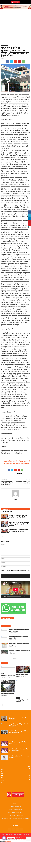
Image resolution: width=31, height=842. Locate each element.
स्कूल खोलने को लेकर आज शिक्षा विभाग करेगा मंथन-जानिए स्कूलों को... (18, 749)
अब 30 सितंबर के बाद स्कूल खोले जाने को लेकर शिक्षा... (19, 742)
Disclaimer (5, 834)
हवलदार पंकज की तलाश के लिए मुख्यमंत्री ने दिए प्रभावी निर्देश (19, 717)
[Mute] (26, 596)
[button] (29, 2)
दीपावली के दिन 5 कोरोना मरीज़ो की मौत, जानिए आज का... (19, 644)
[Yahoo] (15, 502)
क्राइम (2, 775)
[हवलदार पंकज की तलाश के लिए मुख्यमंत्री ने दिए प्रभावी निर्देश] (4, 718)
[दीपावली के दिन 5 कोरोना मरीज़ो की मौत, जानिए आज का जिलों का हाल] (4, 645)
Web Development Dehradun (24, 839)
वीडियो (2, 778)
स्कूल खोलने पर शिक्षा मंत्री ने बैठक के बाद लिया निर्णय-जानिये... (19, 756)
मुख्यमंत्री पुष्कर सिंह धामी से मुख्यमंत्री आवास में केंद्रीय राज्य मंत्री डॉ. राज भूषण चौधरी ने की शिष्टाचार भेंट (19, 524)
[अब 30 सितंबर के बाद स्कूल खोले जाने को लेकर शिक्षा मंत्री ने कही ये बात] (4, 743)
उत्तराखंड (2, 673)
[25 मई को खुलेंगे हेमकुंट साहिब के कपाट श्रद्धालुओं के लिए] (23, 689)
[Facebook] (9, 829)
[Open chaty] (4, 838)
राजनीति (2, 773)
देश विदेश (2, 780)
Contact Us (26, 834)
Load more (15, 658)
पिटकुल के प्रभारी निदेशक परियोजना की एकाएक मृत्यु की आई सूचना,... (19, 630)
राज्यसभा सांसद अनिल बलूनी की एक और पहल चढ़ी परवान (23, 482)
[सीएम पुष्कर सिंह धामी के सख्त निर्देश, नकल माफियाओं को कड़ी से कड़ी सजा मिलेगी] (4, 516)
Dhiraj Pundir (8, 841)
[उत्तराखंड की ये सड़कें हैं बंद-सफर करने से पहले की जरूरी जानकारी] (4, 652)
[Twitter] (17, 829)
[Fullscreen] (28, 596)
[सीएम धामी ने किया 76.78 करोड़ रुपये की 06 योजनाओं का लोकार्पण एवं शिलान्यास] (4, 531)
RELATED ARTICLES (6, 509)
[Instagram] (13, 829)
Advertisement (18, 834)
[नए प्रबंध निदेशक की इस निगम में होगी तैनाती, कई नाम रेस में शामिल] (8, 686)
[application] (15, 589)
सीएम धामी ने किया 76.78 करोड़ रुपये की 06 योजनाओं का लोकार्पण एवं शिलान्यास (18, 530)
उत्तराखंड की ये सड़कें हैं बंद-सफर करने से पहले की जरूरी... (19, 651)
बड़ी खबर (2, 769)
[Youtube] (21, 829)
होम (1, 771)
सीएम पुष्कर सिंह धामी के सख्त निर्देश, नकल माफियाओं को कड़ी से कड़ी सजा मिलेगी (18, 516)
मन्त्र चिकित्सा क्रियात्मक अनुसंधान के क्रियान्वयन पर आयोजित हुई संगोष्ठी (19, 731)
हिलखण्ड (3, 58)
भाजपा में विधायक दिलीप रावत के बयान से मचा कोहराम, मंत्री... (18, 637)
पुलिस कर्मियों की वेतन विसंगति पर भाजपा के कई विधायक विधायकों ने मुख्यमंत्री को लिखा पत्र (7, 483)
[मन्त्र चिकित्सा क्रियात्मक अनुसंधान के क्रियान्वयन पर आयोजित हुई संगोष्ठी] (4, 732)
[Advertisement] (15, 25)
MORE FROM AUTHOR (7, 511)
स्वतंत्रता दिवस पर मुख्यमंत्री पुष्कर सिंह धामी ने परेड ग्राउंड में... (19, 724)
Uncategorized (4, 45)
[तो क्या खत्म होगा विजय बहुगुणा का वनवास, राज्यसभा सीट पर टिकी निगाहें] (23, 669)
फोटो (1, 782)
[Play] (2, 596)
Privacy (11, 834)
